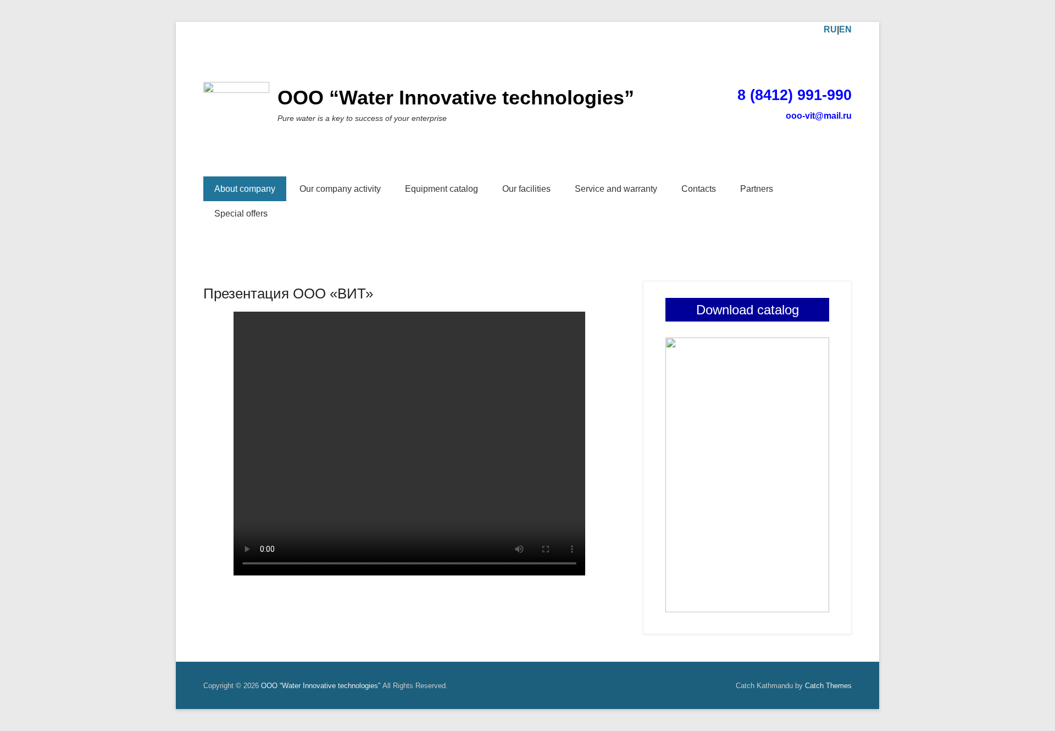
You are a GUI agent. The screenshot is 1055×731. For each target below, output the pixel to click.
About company (244, 188)
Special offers (241, 213)
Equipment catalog (441, 188)
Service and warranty (616, 188)
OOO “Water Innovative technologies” (455, 97)
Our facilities (526, 188)
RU (830, 29)
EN (845, 29)
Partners (756, 188)
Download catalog (747, 309)
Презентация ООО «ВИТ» (288, 293)
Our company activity (340, 188)
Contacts (698, 188)
